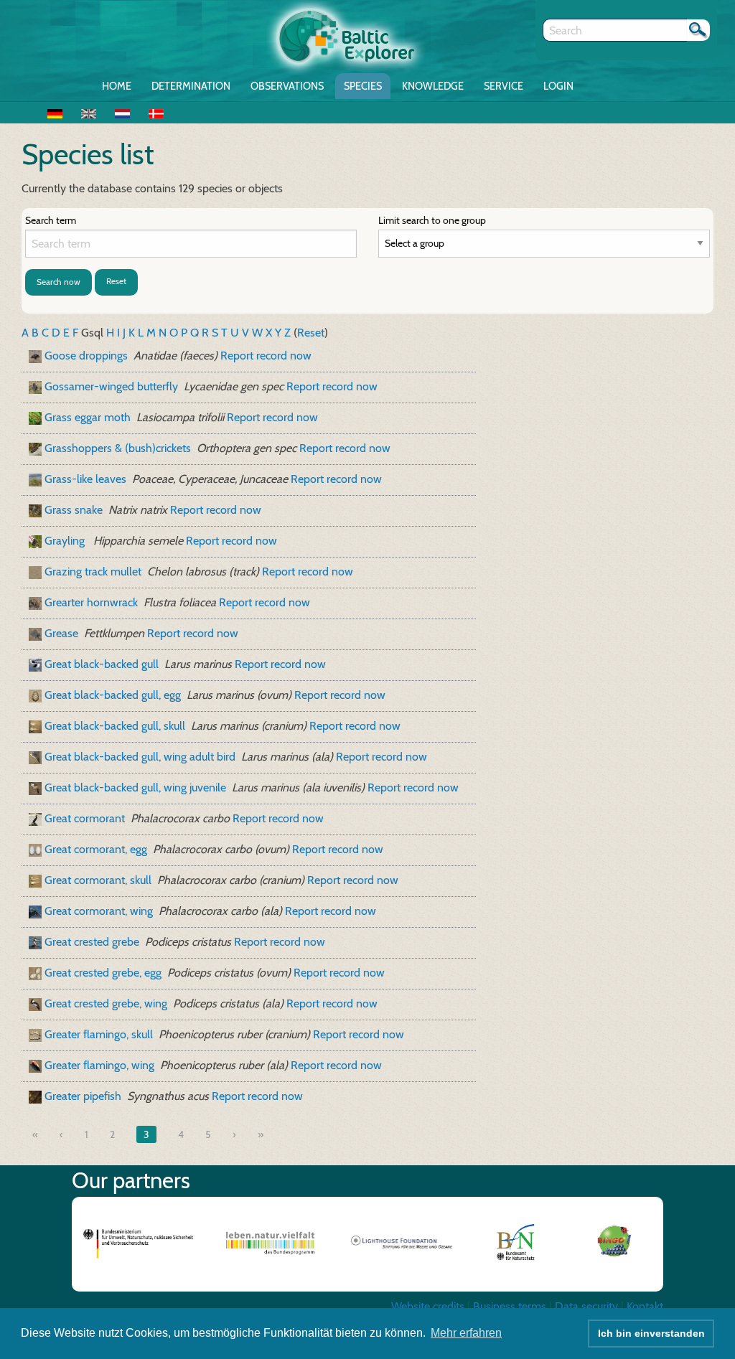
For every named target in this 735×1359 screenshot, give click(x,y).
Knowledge (433, 86)
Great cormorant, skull (98, 880)
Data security (586, 1306)
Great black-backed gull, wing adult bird (140, 756)
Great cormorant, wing (99, 911)
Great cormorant (85, 818)
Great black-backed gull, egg (113, 695)
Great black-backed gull (102, 664)
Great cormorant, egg (96, 849)
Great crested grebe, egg (103, 972)
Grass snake (74, 510)
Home (116, 86)
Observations (287, 86)
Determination (190, 86)
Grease (61, 633)
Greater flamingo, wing (99, 1065)
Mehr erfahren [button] (466, 1333)
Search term (50, 220)
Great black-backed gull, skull (115, 726)
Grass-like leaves (85, 479)
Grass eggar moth (88, 417)
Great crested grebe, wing (106, 1003)
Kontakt (645, 1306)
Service (503, 86)
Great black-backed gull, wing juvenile (135, 787)
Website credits (427, 1306)
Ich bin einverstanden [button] (651, 1333)
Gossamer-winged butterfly (111, 386)
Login (558, 86)
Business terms (509, 1306)
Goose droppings (86, 355)
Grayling (66, 540)
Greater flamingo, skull (99, 1034)
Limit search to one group (432, 220)
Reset (116, 281)
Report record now (266, 355)
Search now (58, 281)
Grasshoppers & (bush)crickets (118, 448)
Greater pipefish (83, 1096)
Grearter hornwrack (91, 602)
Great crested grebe (92, 942)
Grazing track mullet (93, 571)
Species (363, 86)
